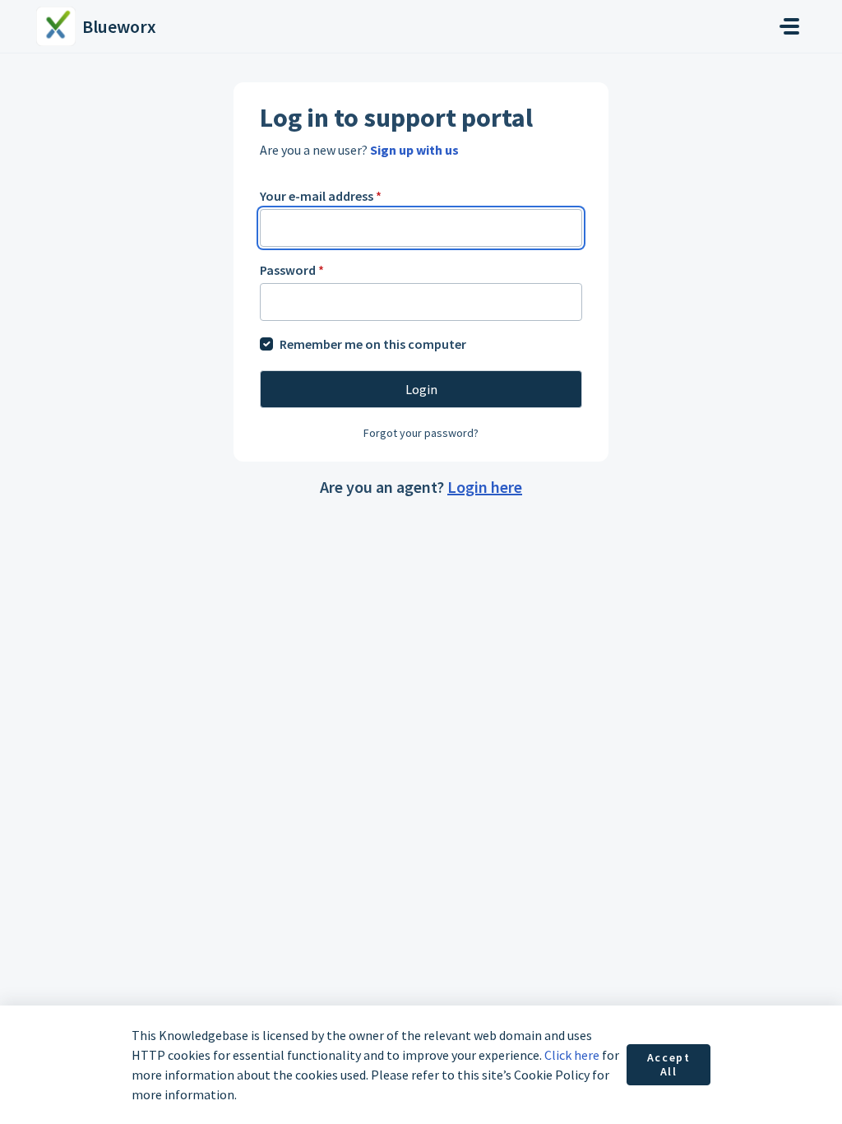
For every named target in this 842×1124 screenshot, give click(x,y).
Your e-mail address (321, 196)
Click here (571, 1055)
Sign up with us (414, 150)
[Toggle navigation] (789, 26)
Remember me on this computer (373, 344)
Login (421, 389)
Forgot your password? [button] (421, 432)
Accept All (669, 1065)
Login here (484, 486)
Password (292, 270)
